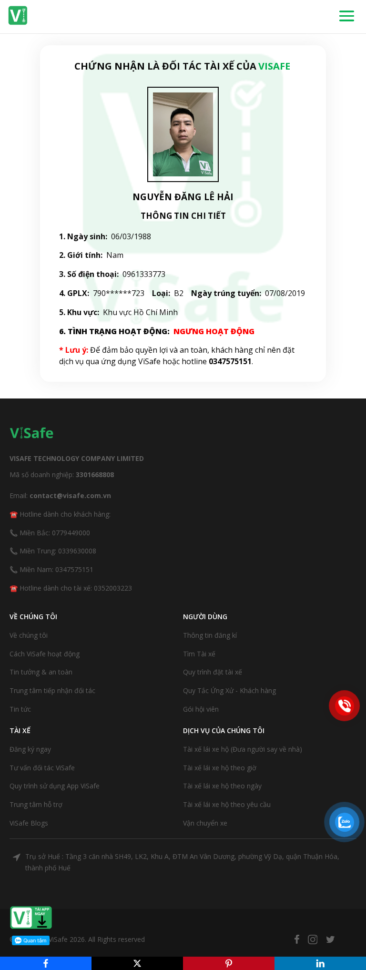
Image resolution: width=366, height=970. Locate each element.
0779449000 (71, 532)
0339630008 (77, 550)
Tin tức (20, 709)
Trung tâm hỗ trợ (36, 804)
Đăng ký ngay (30, 749)
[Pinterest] (228, 963)
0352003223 (113, 587)
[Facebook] (46, 963)
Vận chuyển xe (205, 822)
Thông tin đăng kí (210, 635)
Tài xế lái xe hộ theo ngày (222, 785)
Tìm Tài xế (199, 653)
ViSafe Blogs (29, 822)
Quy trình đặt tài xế (212, 671)
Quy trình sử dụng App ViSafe (55, 785)
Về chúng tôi (29, 635)
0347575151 (74, 569)
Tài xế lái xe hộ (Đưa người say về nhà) (242, 749)
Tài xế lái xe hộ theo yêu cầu (227, 804)
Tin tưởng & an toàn (41, 671)
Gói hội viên (201, 709)
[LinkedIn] (320, 963)
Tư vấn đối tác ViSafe (42, 767)
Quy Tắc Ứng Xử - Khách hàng (229, 690)
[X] (137, 963)
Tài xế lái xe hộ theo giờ (219, 767)
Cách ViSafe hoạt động (45, 653)
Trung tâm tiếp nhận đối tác (52, 690)
